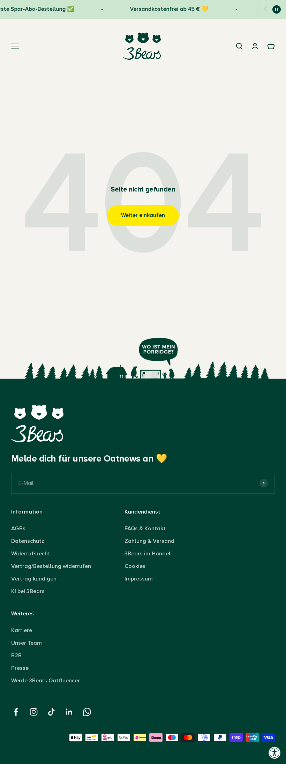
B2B (16, 655)
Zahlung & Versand (149, 541)
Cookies (135, 566)
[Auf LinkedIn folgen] (69, 712)
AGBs (18, 528)
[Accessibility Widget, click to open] (275, 753)
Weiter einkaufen (143, 215)
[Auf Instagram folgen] (33, 712)
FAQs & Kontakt (145, 528)
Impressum (139, 578)
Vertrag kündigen (34, 578)
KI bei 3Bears (28, 591)
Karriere (21, 630)
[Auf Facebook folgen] (16, 712)
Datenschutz (27, 541)
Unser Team (26, 642)
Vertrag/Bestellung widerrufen (51, 566)
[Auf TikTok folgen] (51, 712)
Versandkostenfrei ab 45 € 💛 (166, 9)
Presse (20, 668)
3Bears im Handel (148, 553)
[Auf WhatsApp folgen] (87, 712)
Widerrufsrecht (30, 553)
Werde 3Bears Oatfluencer (45, 680)
